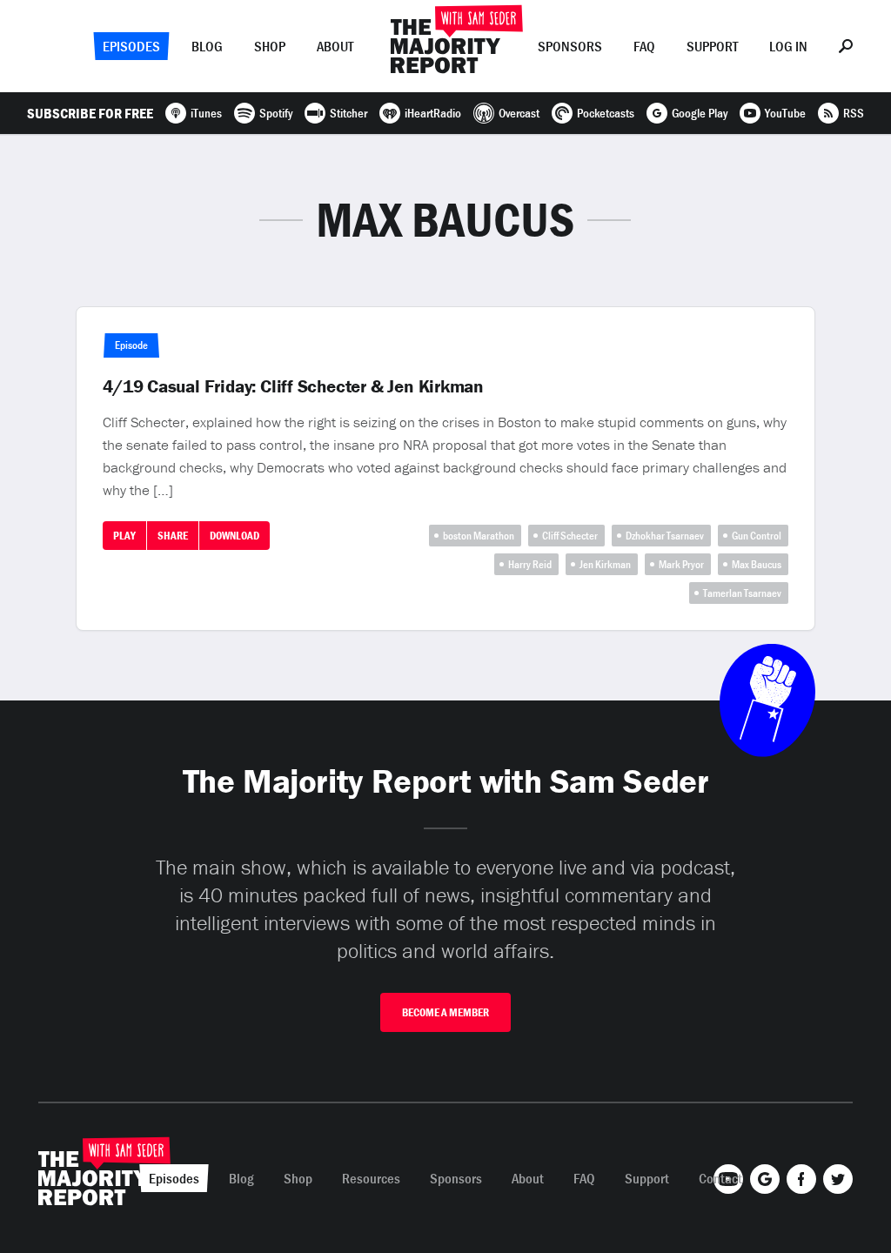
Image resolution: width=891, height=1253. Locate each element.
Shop (269, 46)
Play (124, 535)
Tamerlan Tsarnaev (742, 593)
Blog (207, 46)
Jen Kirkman (605, 564)
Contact (720, 1178)
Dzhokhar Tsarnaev (665, 535)
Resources (371, 1178)
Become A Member (445, 1012)
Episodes (131, 46)
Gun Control (756, 535)
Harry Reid (530, 564)
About (335, 46)
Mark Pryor (681, 564)
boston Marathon (478, 535)
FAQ (644, 46)
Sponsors (570, 46)
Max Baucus (756, 564)
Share (172, 535)
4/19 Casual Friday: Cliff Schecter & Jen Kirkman (293, 386)
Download (234, 535)
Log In (788, 46)
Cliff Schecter (570, 535)
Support (712, 46)
